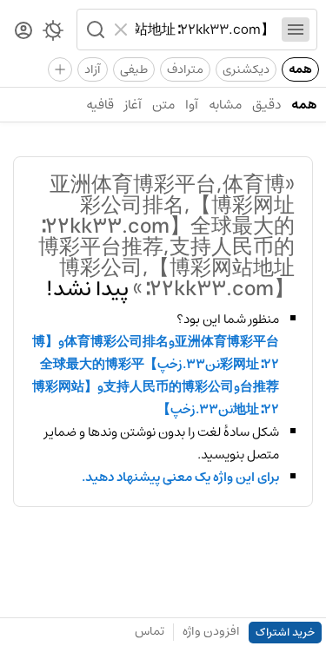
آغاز (133, 104)
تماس (149, 631)
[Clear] (123, 29)
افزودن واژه (211, 631)
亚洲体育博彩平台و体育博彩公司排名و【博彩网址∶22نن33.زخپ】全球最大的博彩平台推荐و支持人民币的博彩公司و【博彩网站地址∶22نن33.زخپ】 (155, 376)
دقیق (266, 104)
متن (163, 104)
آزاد (92, 69)
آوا (191, 104)
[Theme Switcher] (53, 34)
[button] (93, 29)
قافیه (100, 104)
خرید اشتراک (285, 633)
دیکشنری (246, 69)
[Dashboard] (23, 32)
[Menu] (295, 29)
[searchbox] (205, 29)
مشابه (225, 104)
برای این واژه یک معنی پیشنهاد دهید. (180, 477)
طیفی (134, 69)
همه (300, 69)
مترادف (185, 69)
